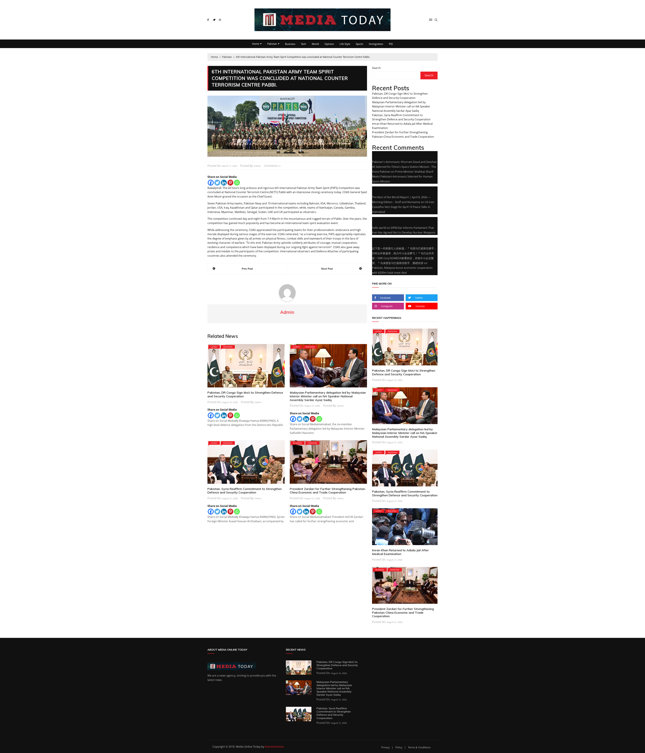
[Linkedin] (224, 183)
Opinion (329, 44)
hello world (379, 228)
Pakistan (272, 43)
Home (255, 43)
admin (257, 165)
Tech (303, 44)
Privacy (385, 747)
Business (290, 44)
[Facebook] (211, 183)
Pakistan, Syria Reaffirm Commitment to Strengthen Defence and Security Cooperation (244, 490)
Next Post (327, 268)
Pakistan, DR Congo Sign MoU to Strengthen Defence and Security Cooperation (245, 394)
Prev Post (247, 268)
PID (391, 44)
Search (376, 68)
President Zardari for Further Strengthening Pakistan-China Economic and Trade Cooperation (328, 490)
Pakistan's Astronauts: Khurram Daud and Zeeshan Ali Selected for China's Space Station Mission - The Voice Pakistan (404, 166)
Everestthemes (274, 746)
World (315, 44)
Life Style (345, 44)
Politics (392, 511)
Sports (359, 44)
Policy (398, 747)
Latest (214, 347)
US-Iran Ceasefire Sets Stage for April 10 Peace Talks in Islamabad (403, 207)
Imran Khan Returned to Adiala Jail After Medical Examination (400, 552)
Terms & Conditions (419, 747)
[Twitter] (217, 183)
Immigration (376, 44)
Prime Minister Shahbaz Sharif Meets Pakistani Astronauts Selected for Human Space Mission (402, 176)
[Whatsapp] (237, 183)
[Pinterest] (230, 183)
